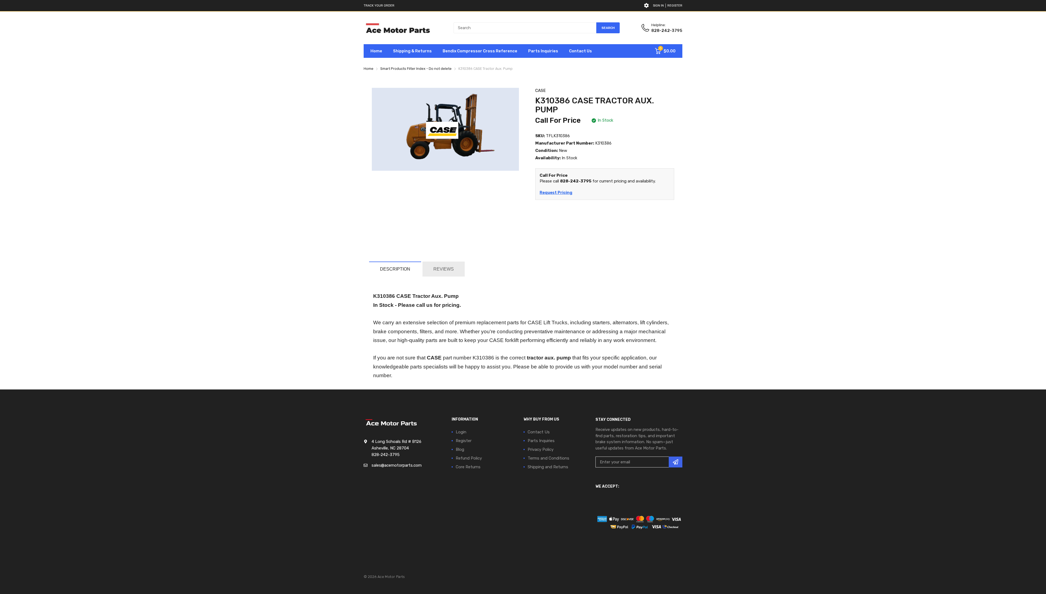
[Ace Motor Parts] (398, 28)
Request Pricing (556, 192)
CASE (540, 90)
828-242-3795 (666, 30)
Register (674, 5)
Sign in (658, 5)
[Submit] (675, 462)
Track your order (379, 5)
